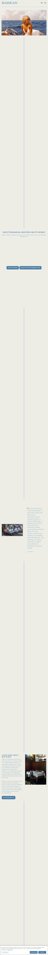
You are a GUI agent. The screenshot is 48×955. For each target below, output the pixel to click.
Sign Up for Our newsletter (30, 267)
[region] (24, 950)
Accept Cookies (34, 952)
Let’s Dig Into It (8, 797)
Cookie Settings (5, 952)
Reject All (42, 952)
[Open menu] (45, 3)
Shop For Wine (13, 267)
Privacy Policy (10, 949)
